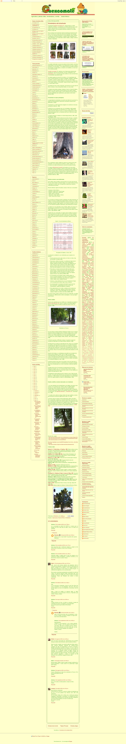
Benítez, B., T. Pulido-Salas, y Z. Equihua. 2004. (58, 449)
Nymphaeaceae (35, 327)
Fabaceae (34, 295)
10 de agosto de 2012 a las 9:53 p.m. (62, 660)
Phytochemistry (85, 454)
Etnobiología (34, 108)
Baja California (35, 182)
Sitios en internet (35, 165)
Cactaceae (34, 279)
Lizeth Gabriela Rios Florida (88, 529)
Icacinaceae (34, 300)
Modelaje (88, 356)
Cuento (33, 92)
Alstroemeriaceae (35, 257)
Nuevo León (34, 220)
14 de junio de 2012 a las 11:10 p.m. (67, 612)
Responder (53, 530)
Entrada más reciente (53, 726)
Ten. (63, 25)
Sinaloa (33, 231)
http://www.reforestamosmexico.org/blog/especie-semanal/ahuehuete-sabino (63, 438)
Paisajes (33, 141)
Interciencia (84, 415)
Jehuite (85, 93)
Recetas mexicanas (35, 158)
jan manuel (85, 536)
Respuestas (54, 532)
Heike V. (52, 563)
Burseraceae (34, 277)
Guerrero (34, 207)
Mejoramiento (34, 128)
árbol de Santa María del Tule (53, 303)
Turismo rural (34, 167)
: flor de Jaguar (91, 205)
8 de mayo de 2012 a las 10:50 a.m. (62, 599)
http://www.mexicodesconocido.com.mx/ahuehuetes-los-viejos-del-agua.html (63, 437)
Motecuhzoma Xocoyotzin (58, 167)
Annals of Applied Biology (86, 473)
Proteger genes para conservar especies (37, 434)
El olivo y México (91, 161)
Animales (34, 72)
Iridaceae (34, 302)
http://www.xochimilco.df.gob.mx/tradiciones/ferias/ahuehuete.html (61, 444)
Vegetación (34, 169)
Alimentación (34, 70)
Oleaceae (34, 329)
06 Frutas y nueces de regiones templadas (88, 265)
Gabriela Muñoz (86, 512)
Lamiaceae (34, 304)
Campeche (34, 184)
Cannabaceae (34, 280)
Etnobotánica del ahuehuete (37, 432)
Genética (34, 119)
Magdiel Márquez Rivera (87, 531)
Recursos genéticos (35, 160)
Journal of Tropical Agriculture (87, 495)
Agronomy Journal (85, 471)
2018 (34, 378)
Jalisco (33, 211)
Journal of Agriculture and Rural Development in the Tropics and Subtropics (88, 487)
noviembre (36, 392)
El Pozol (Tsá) (36, 450)
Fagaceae (34, 297)
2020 (34, 375)
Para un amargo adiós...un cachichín (90, 152)
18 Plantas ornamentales (36, 57)
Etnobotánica (68, 517)
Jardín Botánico (85, 305)
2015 (34, 383)
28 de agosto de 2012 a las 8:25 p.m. (62, 670)
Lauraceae (34, 306)
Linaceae (34, 309)
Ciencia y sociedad (35, 83)
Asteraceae (84, 289)
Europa (33, 204)
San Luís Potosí (35, 229)
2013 (34, 386)
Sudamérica (34, 234)
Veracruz (33, 242)
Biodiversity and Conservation (87, 424)
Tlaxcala (33, 240)
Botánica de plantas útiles (87, 349)
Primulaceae (85, 359)
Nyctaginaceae (35, 325)
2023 (34, 371)
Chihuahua (34, 189)
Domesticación (35, 97)
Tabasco (33, 236)
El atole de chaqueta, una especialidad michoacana (37, 456)
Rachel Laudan (86, 381)
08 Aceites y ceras (35, 38)
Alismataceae (90, 346)
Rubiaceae (34, 347)
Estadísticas (92, 352)
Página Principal (64, 726)
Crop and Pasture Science (87, 475)
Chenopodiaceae (35, 282)
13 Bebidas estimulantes (36, 47)
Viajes (92, 274)
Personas (34, 145)
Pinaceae (34, 333)
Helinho (52, 639)
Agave (83, 346)
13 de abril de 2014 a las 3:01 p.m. (61, 688)
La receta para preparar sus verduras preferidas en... (37, 443)
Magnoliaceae (34, 311)
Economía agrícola (35, 99)
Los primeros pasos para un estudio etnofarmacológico (37, 415)
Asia (33, 180)
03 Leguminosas (35, 27)
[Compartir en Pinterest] (73, 516)
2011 (34, 389)
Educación (34, 105)
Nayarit (33, 218)
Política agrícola (35, 152)
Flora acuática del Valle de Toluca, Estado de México (37, 407)
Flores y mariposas (36, 452)
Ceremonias (90, 333)
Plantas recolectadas (36, 149)
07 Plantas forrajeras (36, 36)
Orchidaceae (34, 331)
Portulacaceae (34, 342)
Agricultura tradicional (36, 65)
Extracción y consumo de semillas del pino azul (37, 428)
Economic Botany (85, 428)
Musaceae (34, 322)
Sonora (33, 233)
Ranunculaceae (35, 343)
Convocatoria (34, 90)
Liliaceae (34, 307)
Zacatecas (34, 245)
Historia (33, 121)
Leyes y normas (35, 126)
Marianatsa (56, 535)
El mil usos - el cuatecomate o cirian (90, 120)
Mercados (34, 130)
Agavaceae (34, 255)
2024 (34, 369)
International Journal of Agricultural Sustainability (86, 484)
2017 (34, 380)
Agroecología (34, 67)
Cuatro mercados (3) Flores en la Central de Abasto (91, 142)
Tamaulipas (34, 238)
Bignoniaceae (34, 271)
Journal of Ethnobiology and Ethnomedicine (87, 441)
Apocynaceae (34, 266)
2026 (34, 366)
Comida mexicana (35, 87)
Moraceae (34, 320)
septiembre (36, 395)
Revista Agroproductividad (37, 161)
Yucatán (33, 243)
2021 (34, 374)
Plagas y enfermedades (36, 147)
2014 (34, 384)
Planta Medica (84, 452)
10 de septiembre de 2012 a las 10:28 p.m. (63, 680)
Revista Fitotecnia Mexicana (87, 403)
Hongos (33, 298)
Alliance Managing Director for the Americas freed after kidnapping (88, 391)
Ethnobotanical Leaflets (86, 429)
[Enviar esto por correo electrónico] (68, 516)
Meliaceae (34, 316)
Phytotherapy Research (86, 458)
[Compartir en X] (70, 516)
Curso (33, 94)
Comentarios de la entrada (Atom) (65, 730)
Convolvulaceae (35, 284)
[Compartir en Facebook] (72, 516)
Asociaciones (34, 78)
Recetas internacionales (36, 156)
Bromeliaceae (34, 275)
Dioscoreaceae (35, 291)
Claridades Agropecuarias (86, 417)
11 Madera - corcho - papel (37, 43)
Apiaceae (34, 264)
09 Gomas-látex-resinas (36, 40)
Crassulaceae (34, 286)
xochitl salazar (86, 538)
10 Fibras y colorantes (88, 278)
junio (35, 398)
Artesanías (34, 76)
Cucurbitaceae (35, 288)
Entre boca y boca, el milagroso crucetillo (90, 131)
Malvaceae (34, 313)
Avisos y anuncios (35, 79)
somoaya (53, 688)
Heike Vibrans (86, 516)
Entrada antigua (74, 726)
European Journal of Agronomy (87, 481)
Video (33, 172)
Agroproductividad (85, 401)
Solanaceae (34, 356)
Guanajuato (34, 206)
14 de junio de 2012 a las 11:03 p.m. (67, 535)
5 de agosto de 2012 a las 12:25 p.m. (62, 639)
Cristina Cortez (86, 510)
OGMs (33, 139)
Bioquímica (90, 338)
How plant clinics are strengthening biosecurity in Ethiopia (88, 377)
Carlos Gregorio (86, 505)
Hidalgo (33, 209)
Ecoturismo (34, 101)
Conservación (34, 88)
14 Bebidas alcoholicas (36, 49)
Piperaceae (34, 334)
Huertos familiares (35, 123)
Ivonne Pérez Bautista (87, 518)
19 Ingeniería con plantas (36, 59)
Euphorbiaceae (35, 293)
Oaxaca (33, 222)
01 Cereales (34, 22)
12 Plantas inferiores (36, 45)
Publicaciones (34, 154)
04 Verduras (34, 29)
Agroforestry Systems (86, 467)
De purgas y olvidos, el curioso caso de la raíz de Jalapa (90, 215)
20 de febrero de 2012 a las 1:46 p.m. (62, 582)
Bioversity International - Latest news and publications (88, 388)
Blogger (70, 741)
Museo (33, 132)
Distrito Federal (35, 197)
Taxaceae (34, 358)
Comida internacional (36, 85)
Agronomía (34, 69)
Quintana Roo (34, 227)
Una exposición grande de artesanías (37, 420)
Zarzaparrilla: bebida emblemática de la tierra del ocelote (90, 184)
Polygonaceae (34, 340)
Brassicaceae (34, 273)
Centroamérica (35, 186)
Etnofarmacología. (86, 353)
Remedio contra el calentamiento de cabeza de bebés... (37, 438)
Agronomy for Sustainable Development (86, 469)
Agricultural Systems (85, 465)
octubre (35, 393)
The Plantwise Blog (87, 375)
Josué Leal (85, 525)
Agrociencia (84, 399)
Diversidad (34, 96)
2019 (34, 377)
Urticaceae (83, 362)
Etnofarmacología (35, 112)
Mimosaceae (34, 318)
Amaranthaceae (35, 259)
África (33, 247)
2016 (34, 381)
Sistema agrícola (35, 163)
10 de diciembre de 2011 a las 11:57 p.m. (62, 563)
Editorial (33, 103)
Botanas (33, 81)
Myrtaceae (34, 324)
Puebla (33, 224)
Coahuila (34, 193)
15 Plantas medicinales (36, 51)
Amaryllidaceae (84, 332)
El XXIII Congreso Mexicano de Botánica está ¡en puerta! (91, 96)
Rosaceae (34, 345)
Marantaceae (34, 315)
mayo (35, 400)
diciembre (36, 390)
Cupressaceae (55, 517)
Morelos (33, 215)
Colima (33, 195)
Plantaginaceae (35, 336)
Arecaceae (34, 268)
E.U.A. (33, 200)
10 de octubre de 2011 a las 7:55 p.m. (62, 524)
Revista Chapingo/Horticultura (87, 413)
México (33, 216)
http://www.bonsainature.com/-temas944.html (57, 439)
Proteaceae (90, 359)
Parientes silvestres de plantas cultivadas (88, 293)
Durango (33, 198)
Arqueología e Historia (36, 74)
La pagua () (90, 194)
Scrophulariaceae (35, 354)
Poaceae (34, 338)
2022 (34, 372)
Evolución (85, 327)
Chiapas (33, 188)
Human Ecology (85, 437)
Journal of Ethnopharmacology (87, 449)
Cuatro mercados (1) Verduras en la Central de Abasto (37, 403)
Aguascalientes (35, 179)
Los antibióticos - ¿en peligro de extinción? (37, 411)
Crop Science (84, 477)
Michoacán (34, 213)
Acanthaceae (34, 253)
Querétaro (34, 225)
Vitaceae (33, 360)
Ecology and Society (85, 426)
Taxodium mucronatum (58, 25)
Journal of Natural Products (87, 456)
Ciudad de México (35, 191)
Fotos (33, 117)
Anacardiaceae (35, 262)
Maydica (83, 497)
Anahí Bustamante (86, 503)
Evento (33, 114)
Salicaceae (34, 351)
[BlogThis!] (69, 516)
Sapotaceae (34, 352)
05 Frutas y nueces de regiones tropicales (88, 243)
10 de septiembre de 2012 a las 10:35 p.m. (67, 620)
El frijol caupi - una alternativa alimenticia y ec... (37, 424)
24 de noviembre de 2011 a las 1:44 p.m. (63, 553)
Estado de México (61, 517)
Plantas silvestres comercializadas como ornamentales (37, 447)
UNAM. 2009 (50, 485)
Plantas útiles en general (36, 151)
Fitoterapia (84, 450)
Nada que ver (34, 135)
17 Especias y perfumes (36, 55)
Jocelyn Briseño (86, 523)
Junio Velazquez (86, 527)
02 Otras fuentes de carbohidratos (35, 25)
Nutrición (34, 137)
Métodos (85, 320)
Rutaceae (34, 349)
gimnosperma (50, 73)
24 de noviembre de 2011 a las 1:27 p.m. (63, 545)
